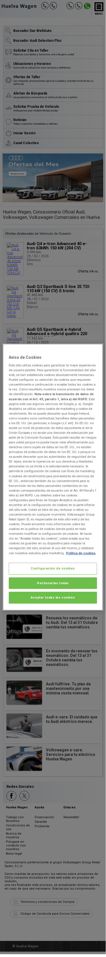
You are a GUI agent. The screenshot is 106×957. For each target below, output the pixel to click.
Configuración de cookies (53, 568)
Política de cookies (81, 553)
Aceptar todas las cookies (53, 598)
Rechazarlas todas (53, 583)
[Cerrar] (95, 350)
